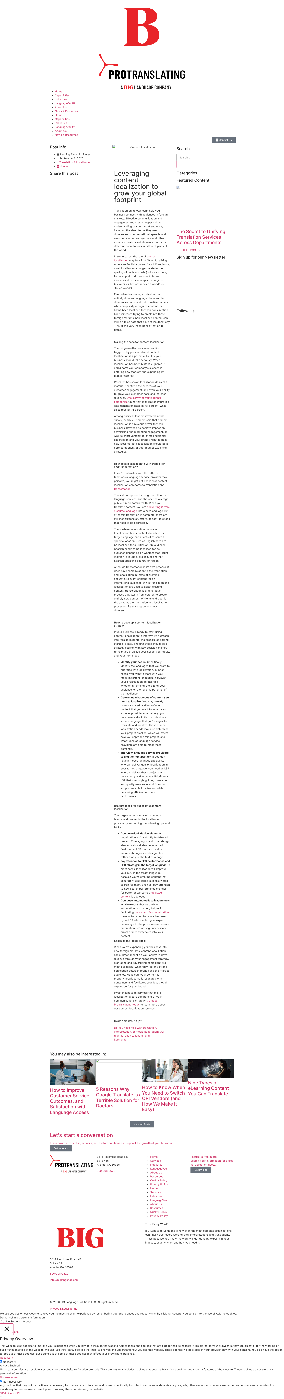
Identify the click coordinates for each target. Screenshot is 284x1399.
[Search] (180, 164)
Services (155, 1160)
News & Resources (66, 111)
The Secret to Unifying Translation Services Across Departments (201, 237)
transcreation (122, 488)
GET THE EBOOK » (188, 250)
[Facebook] (181, 320)
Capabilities (62, 95)
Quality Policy (158, 1180)
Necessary (9, 1362)
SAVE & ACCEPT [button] (10, 1393)
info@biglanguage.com (64, 1279)
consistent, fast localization (152, 912)
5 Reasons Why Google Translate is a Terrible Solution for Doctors (119, 1097)
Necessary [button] (6, 1357)
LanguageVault (159, 1168)
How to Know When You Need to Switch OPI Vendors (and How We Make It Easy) (163, 1098)
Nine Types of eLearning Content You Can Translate (208, 1088)
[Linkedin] (190, 320)
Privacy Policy (159, 1184)
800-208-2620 (106, 1170)
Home (58, 91)
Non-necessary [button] (9, 1377)
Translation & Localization (75, 162)
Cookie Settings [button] (11, 1321)
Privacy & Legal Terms (63, 1308)
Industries (61, 99)
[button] (51, 181)
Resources (156, 1176)
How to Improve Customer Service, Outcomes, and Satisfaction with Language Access (70, 1101)
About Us (61, 107)
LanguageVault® (65, 103)
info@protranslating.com (112, 1177)
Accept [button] (26, 1321)
